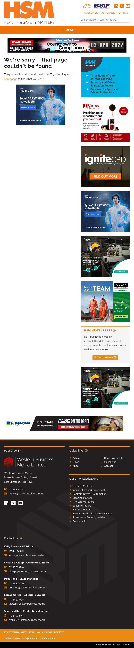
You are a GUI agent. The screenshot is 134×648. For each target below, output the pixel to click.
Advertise (108, 12)
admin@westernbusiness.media (26, 493)
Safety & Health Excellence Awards (92, 513)
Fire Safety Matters (83, 501)
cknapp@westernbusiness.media (27, 571)
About (76, 465)
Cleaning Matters (82, 497)
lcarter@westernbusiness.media (27, 603)
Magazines (110, 462)
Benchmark (79, 521)
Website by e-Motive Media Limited (112, 644)
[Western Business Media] (28, 467)
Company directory (115, 458)
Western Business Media (20, 632)
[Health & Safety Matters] (29, 25)
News (76, 462)
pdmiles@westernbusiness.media (27, 587)
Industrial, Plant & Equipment (89, 490)
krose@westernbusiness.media (26, 555)
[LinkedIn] (116, 6)
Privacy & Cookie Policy (41, 638)
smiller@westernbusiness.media (27, 619)
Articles (77, 458)
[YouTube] (128, 6)
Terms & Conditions (15, 638)
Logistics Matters (82, 486)
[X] (122, 6)
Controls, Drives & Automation (89, 493)
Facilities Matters (82, 509)
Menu (70, 30)
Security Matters (82, 505)
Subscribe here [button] (103, 357)
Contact (124, 12)
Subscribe (91, 12)
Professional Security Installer (89, 517)
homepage (10, 79)
